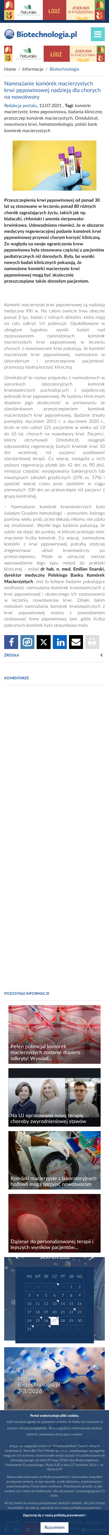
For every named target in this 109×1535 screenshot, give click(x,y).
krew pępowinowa (48, 112)
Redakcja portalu (20, 105)
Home (10, 69)
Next (89, 1258)
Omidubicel (86, 118)
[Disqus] (54, 765)
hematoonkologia (56, 124)
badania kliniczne (85, 112)
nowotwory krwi (20, 124)
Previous (19, 1258)
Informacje (32, 69)
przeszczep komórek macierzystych (38, 118)
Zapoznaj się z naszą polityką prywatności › (54, 1515)
